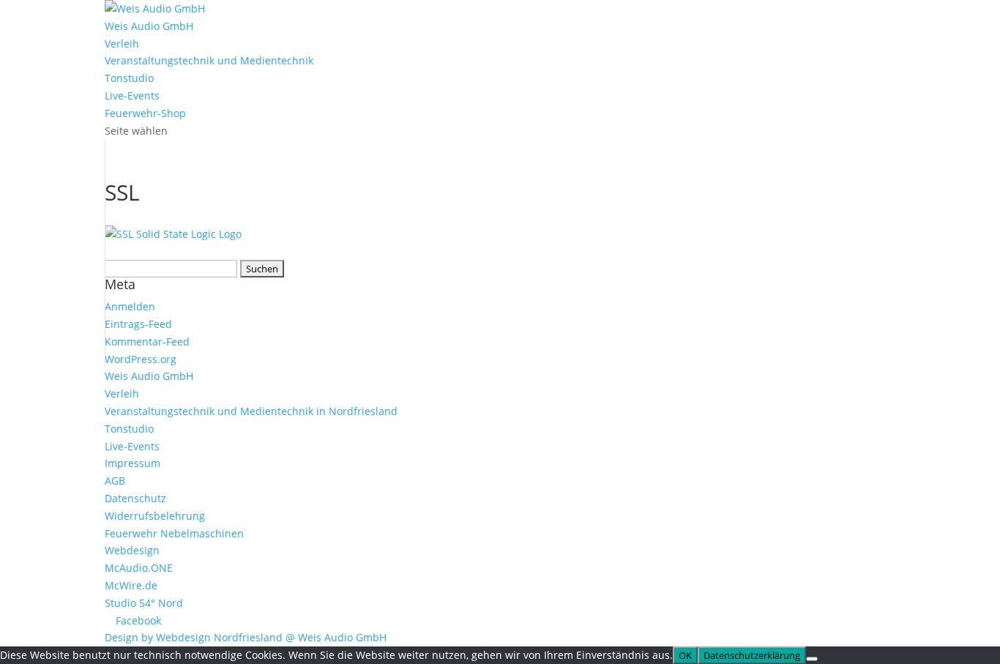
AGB (115, 481)
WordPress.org (140, 359)
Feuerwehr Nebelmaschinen (174, 533)
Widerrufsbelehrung (155, 516)
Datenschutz (135, 498)
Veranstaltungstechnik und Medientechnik (209, 60)
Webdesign (132, 550)
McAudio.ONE (139, 568)
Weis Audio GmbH (149, 26)
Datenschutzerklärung (752, 655)
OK (685, 655)
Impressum (132, 463)
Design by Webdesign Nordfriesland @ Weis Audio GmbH (246, 637)
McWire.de (131, 585)
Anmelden (130, 306)
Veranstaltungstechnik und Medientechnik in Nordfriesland (251, 411)
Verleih (122, 44)
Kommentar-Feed (147, 341)
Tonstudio (129, 78)
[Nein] (812, 659)
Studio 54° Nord (144, 603)
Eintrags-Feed (138, 324)
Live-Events (132, 95)
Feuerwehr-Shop (145, 113)
